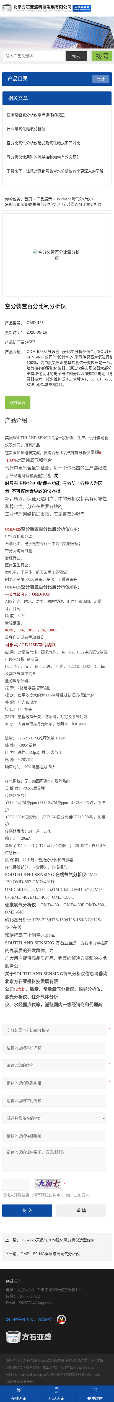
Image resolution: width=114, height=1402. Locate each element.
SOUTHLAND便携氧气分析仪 (30, 204)
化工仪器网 (51, 1367)
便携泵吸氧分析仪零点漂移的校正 (36, 115)
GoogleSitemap (84, 1367)
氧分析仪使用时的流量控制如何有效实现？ (43, 157)
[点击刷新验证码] (48, 1183)
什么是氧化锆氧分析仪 (26, 129)
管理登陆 (66, 1367)
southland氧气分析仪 (73, 199)
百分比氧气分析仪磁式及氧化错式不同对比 (43, 143)
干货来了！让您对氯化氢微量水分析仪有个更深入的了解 (55, 171)
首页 (28, 199)
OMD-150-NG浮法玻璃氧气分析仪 (50, 1254)
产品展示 (44, 199)
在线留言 (17, 402)
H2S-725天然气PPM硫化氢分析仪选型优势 (57, 1240)
